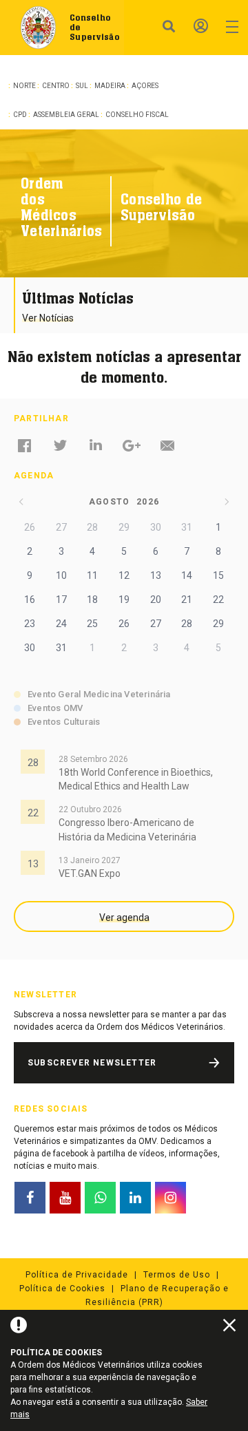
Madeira (109, 85)
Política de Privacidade (76, 1275)
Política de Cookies (62, 1288)
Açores (145, 85)
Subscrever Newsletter (92, 1063)
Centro (56, 85)
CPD (20, 114)
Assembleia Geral (66, 114)
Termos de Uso (176, 1275)
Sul (82, 85)
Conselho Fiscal (137, 114)
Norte (24, 85)
